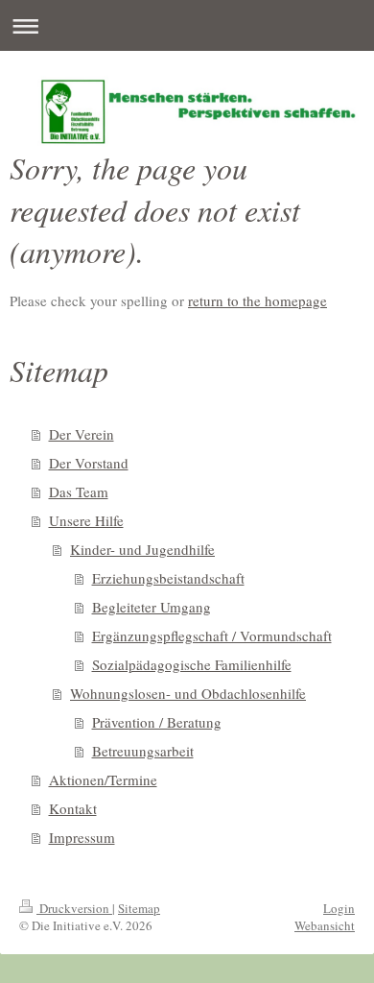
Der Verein (81, 434)
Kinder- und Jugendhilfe (142, 549)
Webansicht (324, 925)
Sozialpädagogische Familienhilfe (192, 664)
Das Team (78, 491)
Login (339, 908)
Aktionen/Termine (103, 779)
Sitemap (139, 908)
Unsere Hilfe (86, 520)
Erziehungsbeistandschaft (168, 577)
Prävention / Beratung (157, 721)
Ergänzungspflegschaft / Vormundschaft (212, 635)
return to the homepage (257, 300)
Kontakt (73, 808)
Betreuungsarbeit (143, 750)
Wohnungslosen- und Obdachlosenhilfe (188, 693)
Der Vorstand (89, 462)
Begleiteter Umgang (151, 606)
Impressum (82, 837)
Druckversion (74, 908)
